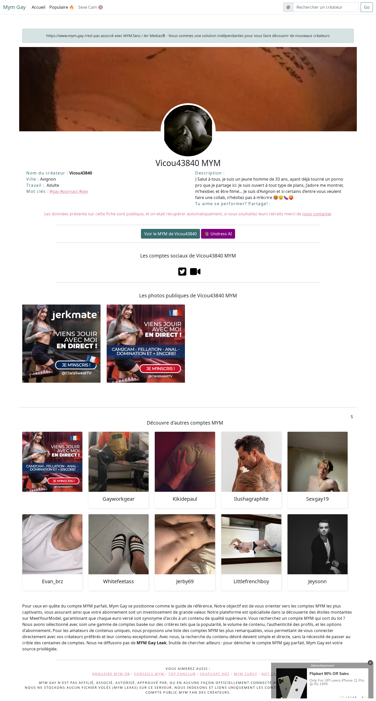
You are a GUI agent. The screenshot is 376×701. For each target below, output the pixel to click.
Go (367, 7)
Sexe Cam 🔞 (90, 7)
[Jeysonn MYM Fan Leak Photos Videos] (317, 544)
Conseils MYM (149, 673)
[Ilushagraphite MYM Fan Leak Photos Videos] (251, 462)
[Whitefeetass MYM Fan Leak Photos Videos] (119, 544)
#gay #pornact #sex (69, 191)
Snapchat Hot (215, 673)
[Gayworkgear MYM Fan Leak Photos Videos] (119, 462)
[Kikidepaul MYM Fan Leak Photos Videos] (185, 462)
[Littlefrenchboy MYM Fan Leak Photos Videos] (251, 544)
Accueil (38, 7)
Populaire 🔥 (61, 7)
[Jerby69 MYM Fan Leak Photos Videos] (185, 544)
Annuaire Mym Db (111, 673)
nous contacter (317, 214)
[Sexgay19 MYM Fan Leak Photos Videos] (317, 462)
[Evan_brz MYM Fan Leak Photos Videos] (52, 544)
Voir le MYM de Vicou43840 (170, 234)
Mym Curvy (245, 673)
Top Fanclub (182, 673)
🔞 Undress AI (218, 234)
